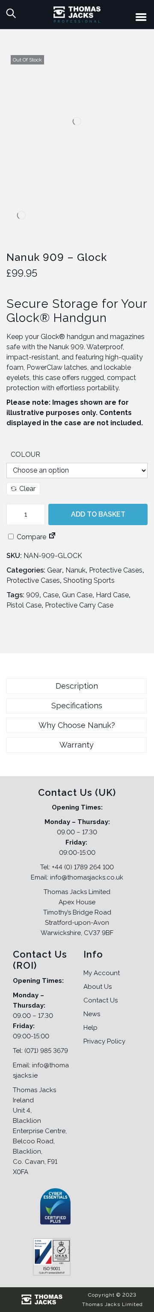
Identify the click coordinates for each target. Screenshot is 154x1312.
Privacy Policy (104, 1041)
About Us (97, 987)
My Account (101, 973)
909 (32, 595)
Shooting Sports (89, 580)
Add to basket (98, 514)
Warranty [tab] (76, 744)
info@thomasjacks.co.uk (86, 877)
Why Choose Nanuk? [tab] (76, 725)
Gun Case (77, 595)
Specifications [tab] (76, 705)
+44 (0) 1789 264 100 (83, 867)
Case (51, 595)
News (91, 1014)
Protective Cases (115, 570)
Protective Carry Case (79, 605)
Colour (25, 454)
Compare (30, 537)
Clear (27, 489)
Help (90, 1027)
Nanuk (75, 570)
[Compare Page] (52, 537)
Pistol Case (23, 605)
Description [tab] (77, 685)
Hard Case (112, 595)
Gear (54, 570)
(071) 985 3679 (46, 1051)
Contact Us (100, 1000)
